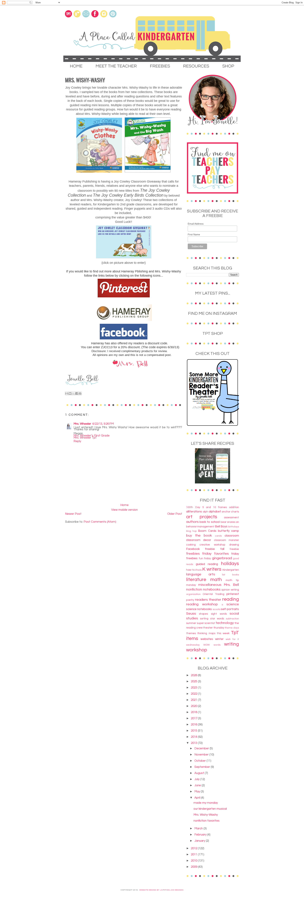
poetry (190, 599)
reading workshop (202, 604)
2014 (194, 736)
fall (222, 549)
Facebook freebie (200, 549)
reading (230, 599)
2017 (194, 718)
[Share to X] (73, 393)
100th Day (193, 507)
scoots (216, 609)
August (199, 773)
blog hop (191, 531)
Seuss (191, 613)
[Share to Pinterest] (80, 393)
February (200, 834)
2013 (194, 743)
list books (230, 574)
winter (219, 639)
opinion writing (230, 589)
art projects (201, 516)
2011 (194, 854)
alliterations (194, 511)
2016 (194, 724)
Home (124, 505)
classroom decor (198, 540)
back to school (210, 522)
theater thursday (213, 627)
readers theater (208, 599)
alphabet (215, 511)
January (200, 840)
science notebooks (199, 609)
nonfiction (194, 589)
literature (196, 579)
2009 (194, 866)
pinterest (232, 594)
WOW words (211, 645)
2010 (194, 860)
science (232, 604)
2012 (194, 848)
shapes (203, 613)
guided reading (207, 564)
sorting (204, 618)
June (198, 785)
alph (205, 511)
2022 (194, 693)
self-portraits (230, 609)
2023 (194, 687)
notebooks (211, 589)
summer (191, 623)
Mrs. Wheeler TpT (85, 437)
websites (207, 639)
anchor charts (230, 511)
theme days (232, 628)
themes (191, 633)
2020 (194, 706)
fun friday (205, 558)
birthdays (233, 526)
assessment (231, 517)
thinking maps (206, 633)
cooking (191, 544)
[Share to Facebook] (76, 393)
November (201, 754)
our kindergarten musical (210, 808)
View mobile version (124, 509)
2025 (194, 681)
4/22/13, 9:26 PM (103, 423)
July (197, 779)
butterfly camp (228, 531)
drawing (234, 544)
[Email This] (66, 393)
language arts (200, 574)
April (197, 797)
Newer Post (73, 513)
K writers (211, 569)
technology (225, 623)
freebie (234, 549)
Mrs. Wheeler (82, 423)
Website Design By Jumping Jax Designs (161, 890)
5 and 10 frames (214, 507)
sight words (219, 613)
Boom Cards (207, 531)
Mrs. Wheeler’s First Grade (92, 435)
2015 (194, 730)
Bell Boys (221, 526)
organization (193, 594)
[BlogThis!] (70, 393)
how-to (190, 569)
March (199, 828)
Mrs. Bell (231, 585)
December (202, 748)
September (202, 767)
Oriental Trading (213, 594)
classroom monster (226, 540)
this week (223, 633)
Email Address (196, 223)
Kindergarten (231, 569)
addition (234, 507)
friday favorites (215, 553)
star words (217, 618)
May (197, 791)
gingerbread (222, 558)
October (200, 760)
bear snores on (230, 522)
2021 (194, 700)
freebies (193, 553)
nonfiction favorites (207, 820)
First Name (194, 234)
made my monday (206, 802)
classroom (232, 535)
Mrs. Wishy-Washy (206, 814)
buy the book (199, 535)
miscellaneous (209, 585)
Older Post (174, 513)
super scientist (206, 623)
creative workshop (212, 544)
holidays (230, 563)
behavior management (200, 526)
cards (218, 536)
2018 (194, 712)
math (216, 579)
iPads (198, 570)
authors (192, 522)
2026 (194, 675)
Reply (77, 441)
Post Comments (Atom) (100, 521)
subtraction (232, 618)
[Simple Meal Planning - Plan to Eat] (212, 482)
